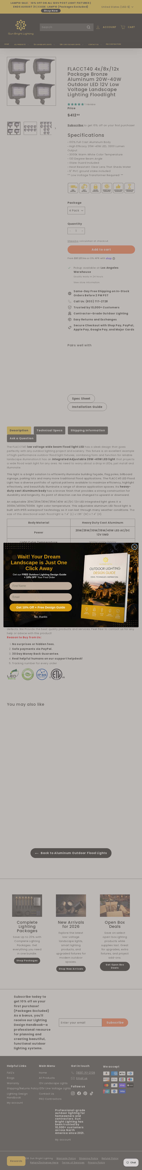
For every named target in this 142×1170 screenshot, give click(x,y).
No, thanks (40, 616)
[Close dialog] (134, 546)
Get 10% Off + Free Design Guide (40, 607)
